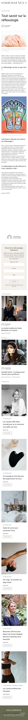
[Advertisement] (14, 211)
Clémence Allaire (8, 324)
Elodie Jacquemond (6, 694)
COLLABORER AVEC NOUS (15, 716)
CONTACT (22, 716)
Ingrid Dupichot (5, 482)
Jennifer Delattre (8, 25)
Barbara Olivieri (5, 430)
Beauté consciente (5, 333)
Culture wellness (5, 11)
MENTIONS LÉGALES (11, 714)
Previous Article (7, 294)
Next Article (4, 338)
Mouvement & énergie (17, 685)
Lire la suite (7, 433)
